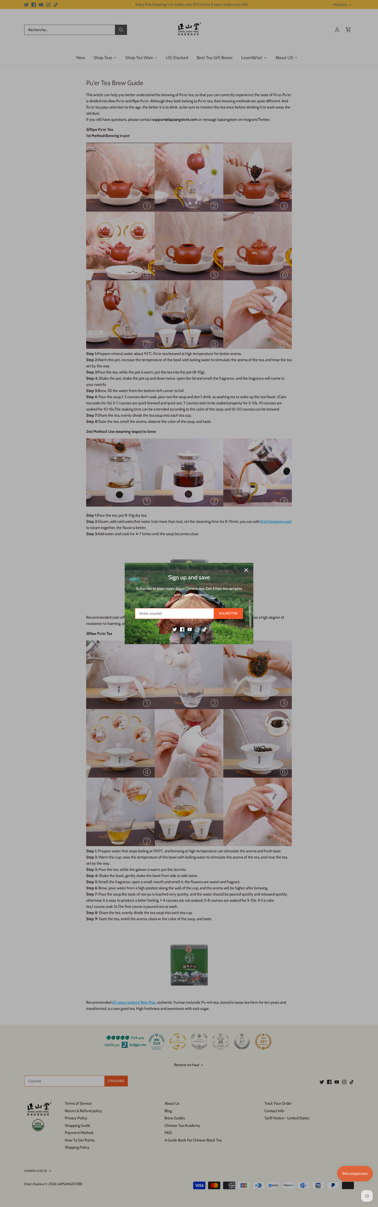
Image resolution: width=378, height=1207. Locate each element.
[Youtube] (189, 629)
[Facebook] (182, 629)
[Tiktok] (204, 629)
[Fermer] (246, 570)
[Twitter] (175, 629)
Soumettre (228, 613)
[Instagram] (197, 629)
